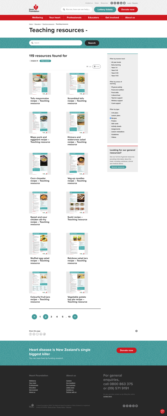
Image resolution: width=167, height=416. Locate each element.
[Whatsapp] (34, 334)
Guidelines (115, 134)
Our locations (70, 383)
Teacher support (116, 98)
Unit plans (114, 113)
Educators (93, 17)
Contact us (89, 3)
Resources (104, 3)
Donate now (127, 9)
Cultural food (115, 95)
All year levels (116, 62)
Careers (69, 381)
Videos (113, 137)
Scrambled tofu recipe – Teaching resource (77, 101)
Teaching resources (48, 24)
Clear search (45, 61)
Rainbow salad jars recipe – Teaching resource (78, 261)
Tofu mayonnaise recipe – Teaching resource (39, 101)
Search (92, 43)
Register (135, 3)
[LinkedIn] (41, 334)
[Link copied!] (44, 334)
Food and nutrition (117, 90)
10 (69, 316)
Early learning (116, 65)
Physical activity (116, 87)
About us (130, 17)
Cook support (116, 103)
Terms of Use (52, 407)
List (89, 67)
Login (129, 3)
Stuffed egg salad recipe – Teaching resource (39, 261)
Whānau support (117, 101)
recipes (33, 61)
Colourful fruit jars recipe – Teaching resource (40, 299)
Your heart (54, 17)
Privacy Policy (61, 407)
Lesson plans (115, 115)
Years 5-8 (114, 70)
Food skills (115, 92)
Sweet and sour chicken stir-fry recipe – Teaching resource (39, 221)
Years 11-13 (114, 76)
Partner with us (71, 392)
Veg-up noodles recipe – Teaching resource (77, 181)
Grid (97, 67)
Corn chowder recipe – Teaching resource (39, 181)
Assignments (115, 129)
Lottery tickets (105, 9)
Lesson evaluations (117, 132)
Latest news (70, 388)
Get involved (112, 17)
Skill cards (114, 124)
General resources (118, 167)
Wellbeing (37, 17)
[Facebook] (30, 334)
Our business (70, 385)
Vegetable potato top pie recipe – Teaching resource (77, 299)
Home (31, 24)
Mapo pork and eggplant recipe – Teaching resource (40, 139)
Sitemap (68, 407)
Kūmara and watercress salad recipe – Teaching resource (77, 141)
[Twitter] (37, 334)
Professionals (74, 17)
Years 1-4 (114, 68)
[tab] (122, 59)
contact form (107, 396)
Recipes (114, 118)
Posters (113, 121)
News (97, 3)
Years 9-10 (114, 73)
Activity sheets (116, 126)
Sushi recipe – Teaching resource (77, 218)
